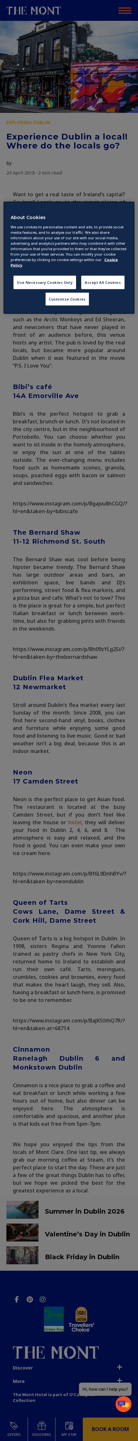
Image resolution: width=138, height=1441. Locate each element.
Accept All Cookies (103, 282)
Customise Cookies (67, 298)
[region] (69, 257)
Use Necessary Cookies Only (45, 282)
